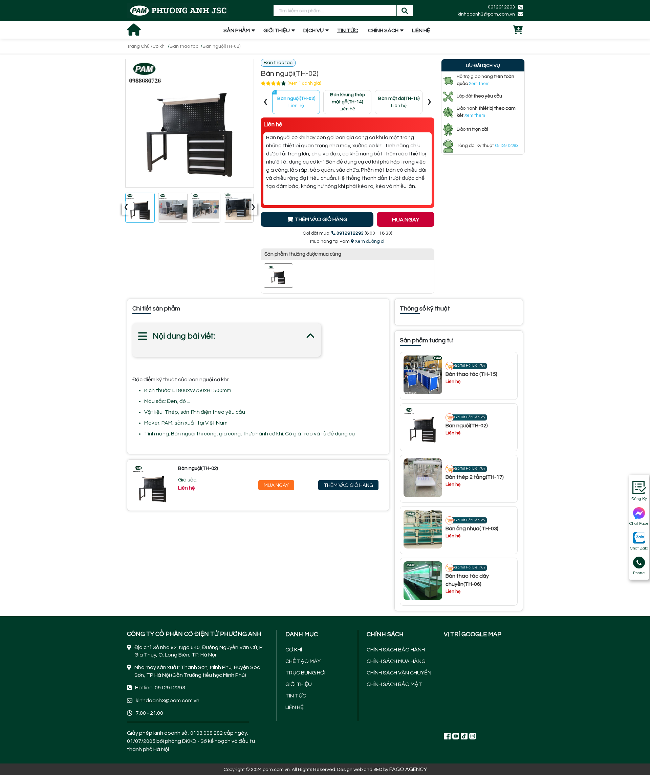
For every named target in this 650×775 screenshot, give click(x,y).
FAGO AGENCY (408, 769)
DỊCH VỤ (313, 30)
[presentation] (266, 102)
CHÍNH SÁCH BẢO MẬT (394, 684)
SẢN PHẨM (236, 30)
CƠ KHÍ (293, 649)
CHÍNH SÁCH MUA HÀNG (396, 661)
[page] (447, 736)
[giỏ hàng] (518, 30)
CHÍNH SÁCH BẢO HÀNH (396, 649)
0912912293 (501, 7)
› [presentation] (253, 207)
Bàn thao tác (184, 46)
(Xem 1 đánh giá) (304, 83)
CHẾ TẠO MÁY (303, 661)
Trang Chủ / (139, 46)
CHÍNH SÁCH (383, 30)
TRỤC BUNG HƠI (305, 672)
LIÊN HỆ (421, 30)
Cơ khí (159, 46)
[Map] (483, 684)
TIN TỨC (347, 30)
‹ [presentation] (126, 207)
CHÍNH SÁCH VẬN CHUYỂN (399, 672)
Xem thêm (479, 83)
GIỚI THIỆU (276, 30)
